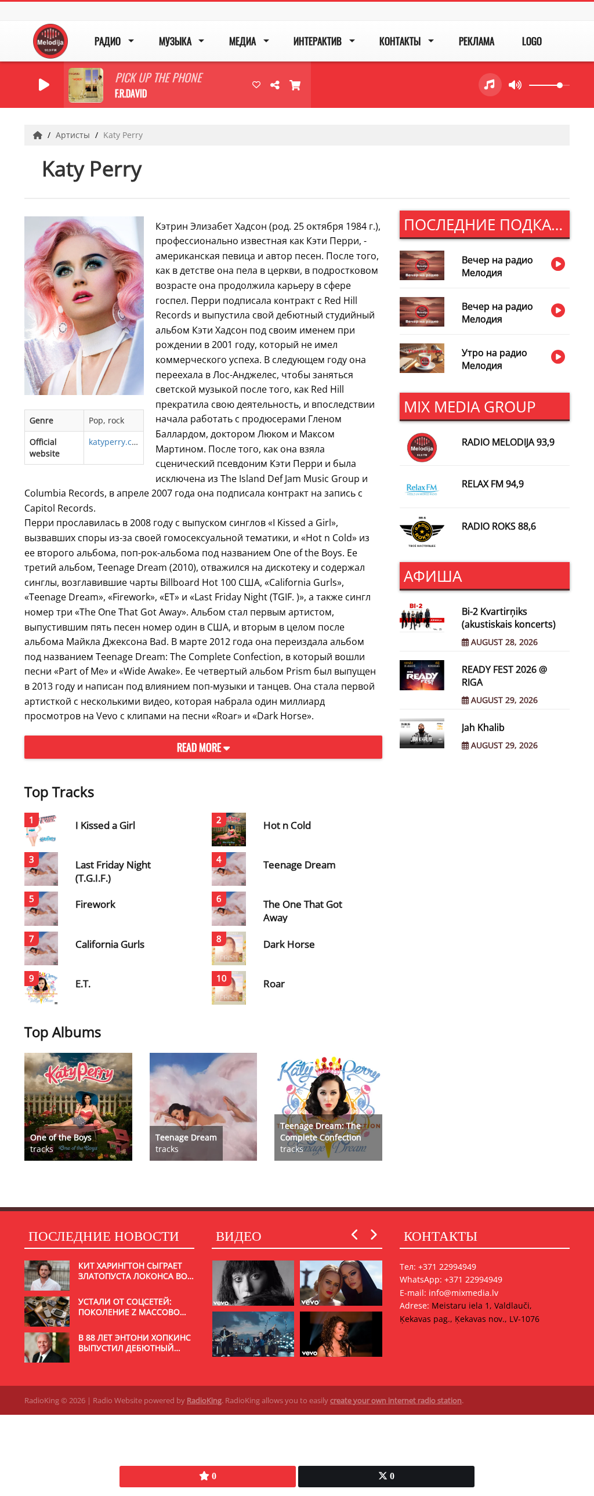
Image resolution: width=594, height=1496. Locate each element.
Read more (200, 747)
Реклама (476, 41)
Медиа (242, 41)
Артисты (74, 134)
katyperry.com (116, 441)
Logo (532, 41)
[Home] (39, 134)
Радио (108, 41)
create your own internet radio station (396, 1400)
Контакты (400, 41)
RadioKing (204, 1400)
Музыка (175, 41)
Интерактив (318, 41)
